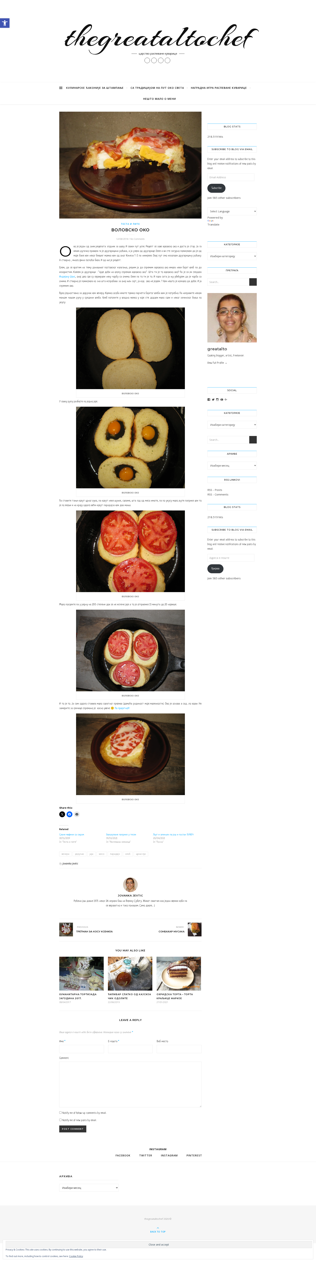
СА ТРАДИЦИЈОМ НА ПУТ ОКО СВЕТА (157, 88)
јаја (91, 853)
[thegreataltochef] (158, 41)
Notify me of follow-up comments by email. (84, 1113)
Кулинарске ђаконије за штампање (95, 88)
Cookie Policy (76, 1256)
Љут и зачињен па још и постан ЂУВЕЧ (173, 834)
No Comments (137, 239)
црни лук (141, 853)
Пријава (215, 568)
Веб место (162, 1041)
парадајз (115, 853)
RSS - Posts (214, 490)
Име (62, 1041)
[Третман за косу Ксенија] (66, 929)
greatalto (217, 348)
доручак (79, 853)
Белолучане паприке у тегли (121, 834)
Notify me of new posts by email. (79, 1120)
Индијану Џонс (67, 276)
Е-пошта (113, 1041)
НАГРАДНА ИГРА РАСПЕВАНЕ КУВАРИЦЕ (219, 88)
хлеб (127, 853)
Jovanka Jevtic (70, 863)
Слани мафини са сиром (71, 834)
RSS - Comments (217, 494)
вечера (65, 853)
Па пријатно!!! (122, 708)
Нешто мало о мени (159, 98)
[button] (5, 23)
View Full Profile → (217, 362)
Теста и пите (130, 223)
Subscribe (216, 188)
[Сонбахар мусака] (195, 929)
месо (101, 853)
